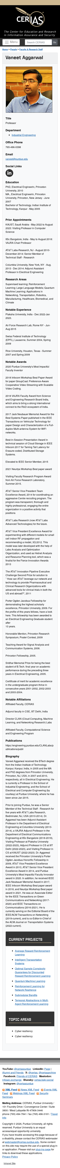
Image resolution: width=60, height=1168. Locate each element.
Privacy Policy (10, 1156)
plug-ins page (43, 1149)
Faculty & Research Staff (31, 49)
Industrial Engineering (24, 135)
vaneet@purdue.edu (17, 159)
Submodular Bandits (26, 995)
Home (5, 49)
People (13, 49)
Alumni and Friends (13, 1072)
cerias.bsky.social (44, 1080)
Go (54, 42)
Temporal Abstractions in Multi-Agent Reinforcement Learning (31, 1002)
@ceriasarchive (47, 1072)
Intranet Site (10, 1163)
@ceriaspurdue (22, 1069)
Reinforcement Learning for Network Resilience (30, 988)
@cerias (33, 1072)
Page (47, 1069)
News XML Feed (29, 1089)
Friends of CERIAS (27, 1076)
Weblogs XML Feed (23, 1093)
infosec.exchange (12, 1080)
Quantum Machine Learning (30, 981)
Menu (13, 42)
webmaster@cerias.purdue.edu (22, 1142)
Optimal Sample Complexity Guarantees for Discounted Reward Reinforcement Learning (32, 972)
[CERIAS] (30, 17)
